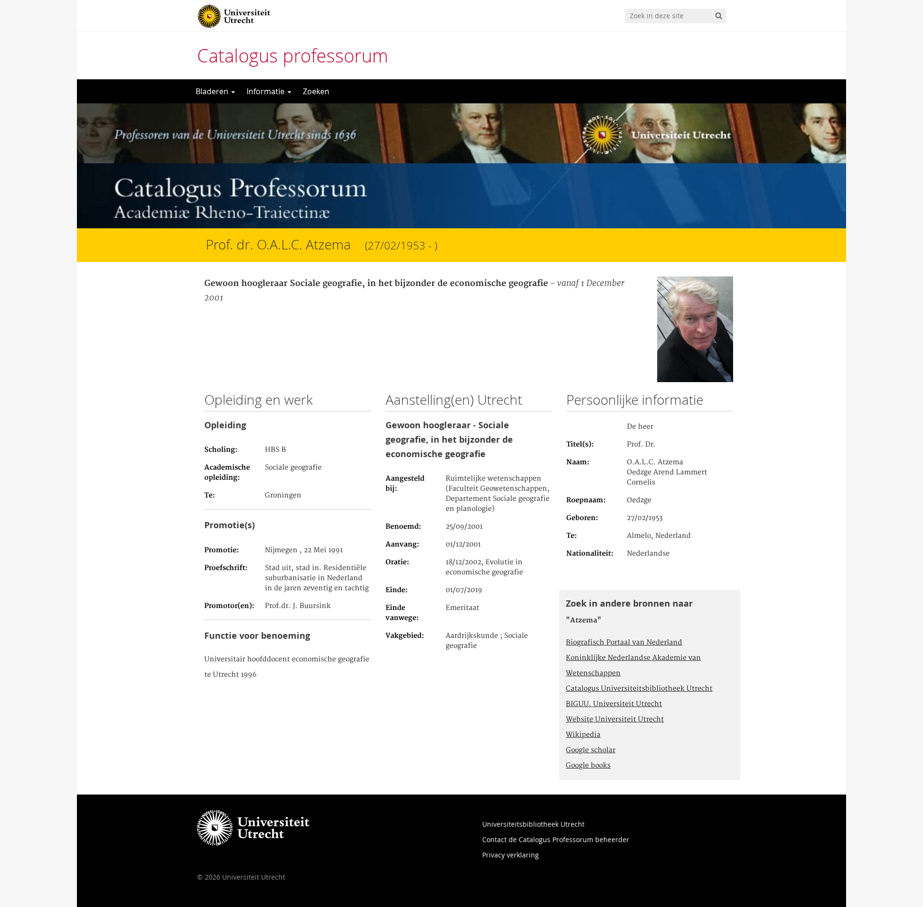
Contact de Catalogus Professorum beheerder (555, 839)
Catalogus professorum (292, 55)
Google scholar (590, 750)
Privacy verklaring (510, 854)
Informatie (267, 91)
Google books (588, 765)
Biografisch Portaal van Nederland (624, 642)
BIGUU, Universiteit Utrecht (614, 704)
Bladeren (213, 91)
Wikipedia (583, 735)
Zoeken (316, 91)
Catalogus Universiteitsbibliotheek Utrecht (639, 688)
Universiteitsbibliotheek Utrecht (533, 824)
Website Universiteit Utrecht (615, 719)
